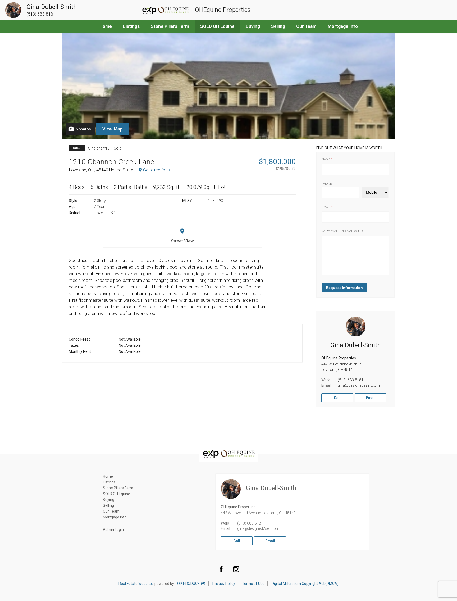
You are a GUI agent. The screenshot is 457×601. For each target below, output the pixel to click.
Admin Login (113, 529)
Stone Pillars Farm (170, 26)
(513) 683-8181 (350, 380)
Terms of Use (253, 583)
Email (326, 207)
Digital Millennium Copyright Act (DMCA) (305, 583)
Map (112, 129)
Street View (182, 240)
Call (337, 398)
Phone (327, 184)
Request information (344, 288)
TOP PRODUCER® (190, 583)
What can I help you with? (342, 231)
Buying (253, 26)
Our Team (306, 26)
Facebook (221, 569)
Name (326, 159)
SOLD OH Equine (217, 26)
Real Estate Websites (136, 583)
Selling (278, 26)
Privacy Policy (223, 583)
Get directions (156, 170)
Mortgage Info (343, 26)
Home (105, 26)
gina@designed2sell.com (359, 385)
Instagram (236, 569)
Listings (131, 26)
